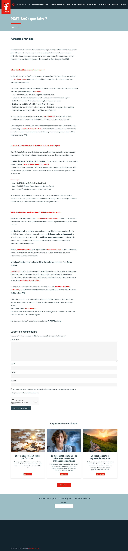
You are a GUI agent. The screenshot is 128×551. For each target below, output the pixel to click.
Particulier (71, 4)
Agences (115, 4)
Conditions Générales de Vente (76, 544)
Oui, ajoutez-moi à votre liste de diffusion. (25, 393)
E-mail (13, 372)
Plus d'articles (64, 485)
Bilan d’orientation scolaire (44, 540)
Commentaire (15, 340)
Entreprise (81, 4)
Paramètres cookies (33, 548)
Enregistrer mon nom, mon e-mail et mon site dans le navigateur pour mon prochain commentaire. (44, 389)
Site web (13, 381)
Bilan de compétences (40, 4)
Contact (123, 4)
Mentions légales (71, 537)
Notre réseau (92, 4)
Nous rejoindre (104, 4)
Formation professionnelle (44, 544)
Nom (13, 364)
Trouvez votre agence (106, 540)
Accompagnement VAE (57, 4)
